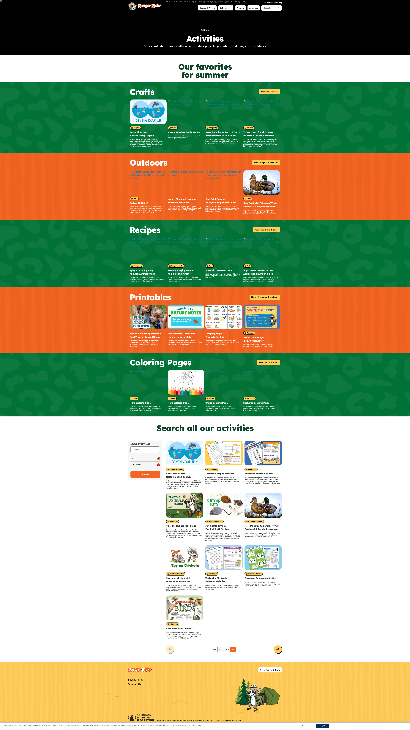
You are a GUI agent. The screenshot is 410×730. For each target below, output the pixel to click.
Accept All (322, 726)
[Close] (406, 726)
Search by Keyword (140, 444)
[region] (205, 726)
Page (214, 649)
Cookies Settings (307, 726)
